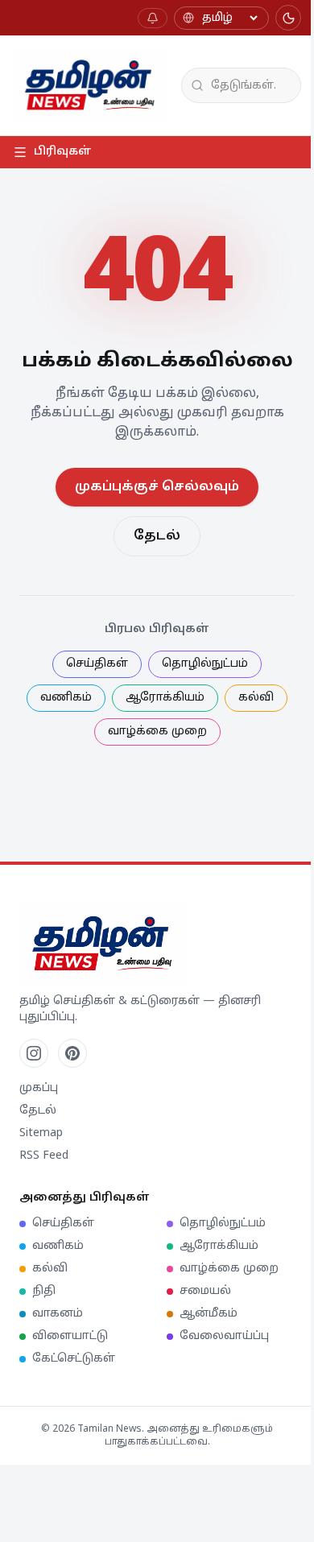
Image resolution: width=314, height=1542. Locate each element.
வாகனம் (57, 1314)
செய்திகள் (97, 664)
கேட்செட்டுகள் (73, 1359)
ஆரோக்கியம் (165, 698)
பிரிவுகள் (63, 152)
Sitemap (41, 1133)
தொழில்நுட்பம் (205, 664)
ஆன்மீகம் (209, 1314)
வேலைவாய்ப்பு (224, 1336)
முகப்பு (38, 1088)
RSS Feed (43, 1156)
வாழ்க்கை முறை (157, 731)
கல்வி (256, 698)
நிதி (44, 1291)
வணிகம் (66, 698)
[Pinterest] (72, 1053)
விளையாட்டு (70, 1336)
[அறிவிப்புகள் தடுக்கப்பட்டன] (152, 18)
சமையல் (205, 1291)
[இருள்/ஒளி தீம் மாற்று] (288, 18)
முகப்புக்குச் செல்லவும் (157, 487)
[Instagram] (33, 1053)
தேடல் (157, 536)
